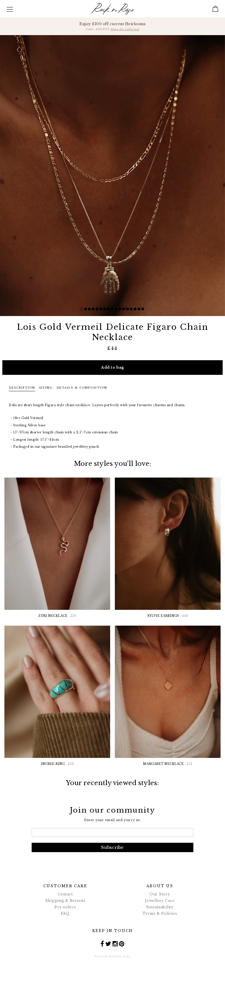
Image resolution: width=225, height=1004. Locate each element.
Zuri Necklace (57, 616)
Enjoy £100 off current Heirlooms (112, 26)
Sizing (46, 387)
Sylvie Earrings (167, 616)
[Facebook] (102, 944)
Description (22, 387)
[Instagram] (115, 944)
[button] (81, 309)
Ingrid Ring (57, 764)
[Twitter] (108, 944)
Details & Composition (82, 387)
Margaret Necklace (167, 764)
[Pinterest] (122, 944)
